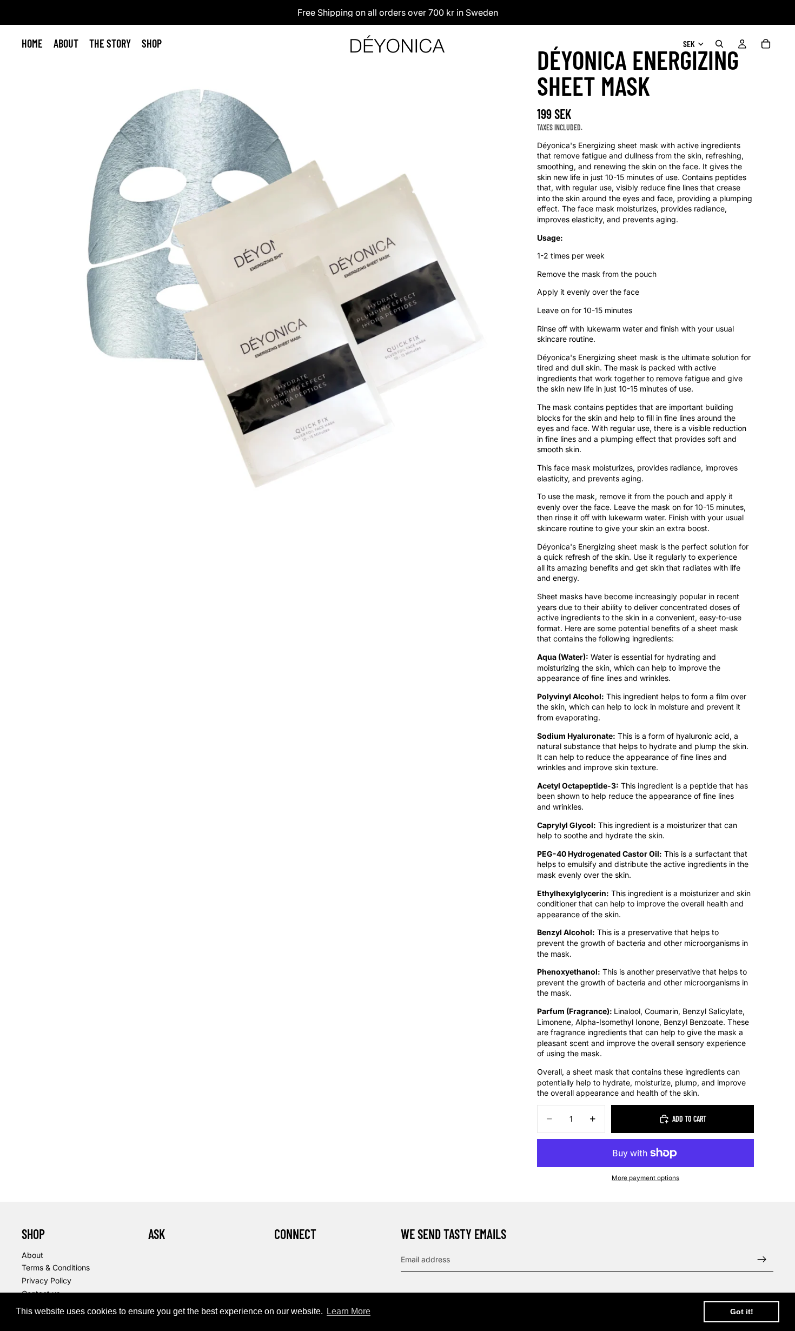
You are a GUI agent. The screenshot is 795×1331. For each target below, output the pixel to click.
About (32, 1255)
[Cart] (766, 44)
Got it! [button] (741, 1311)
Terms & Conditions (56, 1268)
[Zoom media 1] (257, 257)
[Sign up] (762, 1259)
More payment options (645, 1178)
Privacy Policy (46, 1280)
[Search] (719, 44)
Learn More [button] (348, 1311)
